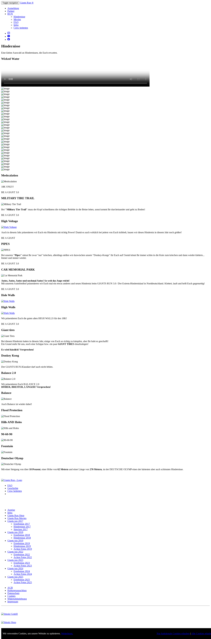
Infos (16, 25)
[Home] (11, 480)
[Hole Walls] (8, 301)
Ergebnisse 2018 (22, 535)
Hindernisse (19, 16)
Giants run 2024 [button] (15, 568)
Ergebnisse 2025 (22, 579)
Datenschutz (13, 593)
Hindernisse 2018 (22, 537)
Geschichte (12, 488)
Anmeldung (13, 8)
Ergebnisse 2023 (22, 563)
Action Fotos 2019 (23, 549)
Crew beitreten (21, 27)
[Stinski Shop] (8, 622)
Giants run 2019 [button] (15, 540)
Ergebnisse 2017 (22, 524)
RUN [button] (10, 14)
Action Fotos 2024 (23, 574)
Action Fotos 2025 (23, 582)
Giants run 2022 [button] (15, 551)
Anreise (11, 510)
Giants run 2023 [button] (15, 560)
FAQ (16, 22)
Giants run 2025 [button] (15, 577)
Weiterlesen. (67, 633)
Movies (17, 19)
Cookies (11, 596)
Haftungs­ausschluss (17, 590)
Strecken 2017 (21, 529)
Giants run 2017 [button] (15, 521)
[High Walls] (8, 313)
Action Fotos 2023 (23, 565)
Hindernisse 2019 (22, 546)
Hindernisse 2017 (22, 526)
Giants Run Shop (15, 515)
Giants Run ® (27, 2)
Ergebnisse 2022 (22, 554)
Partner (10, 11)
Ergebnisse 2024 (22, 571)
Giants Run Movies (16, 518)
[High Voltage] (9, 227)
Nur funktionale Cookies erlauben (173, 633)
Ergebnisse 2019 (22, 543)
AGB (10, 587)
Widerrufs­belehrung (17, 598)
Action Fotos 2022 (23, 557)
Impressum (12, 601)
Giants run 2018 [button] (15, 532)
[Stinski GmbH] (9, 614)
